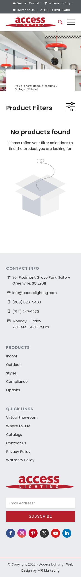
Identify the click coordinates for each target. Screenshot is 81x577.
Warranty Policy (20, 460)
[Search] (58, 22)
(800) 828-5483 (57, 10)
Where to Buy (18, 426)
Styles (11, 373)
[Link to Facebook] (10, 533)
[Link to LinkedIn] (66, 533)
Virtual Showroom (22, 417)
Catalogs (14, 434)
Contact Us (26, 10)
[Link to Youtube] (55, 533)
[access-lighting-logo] (33, 22)
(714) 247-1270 (25, 311)
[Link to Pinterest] (33, 533)
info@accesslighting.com (34, 292)
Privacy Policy (18, 451)
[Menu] (69, 22)
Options (13, 390)
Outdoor (13, 364)
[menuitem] (25, 3)
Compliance (17, 381)
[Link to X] (44, 533)
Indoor (12, 356)
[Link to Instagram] (21, 533)
